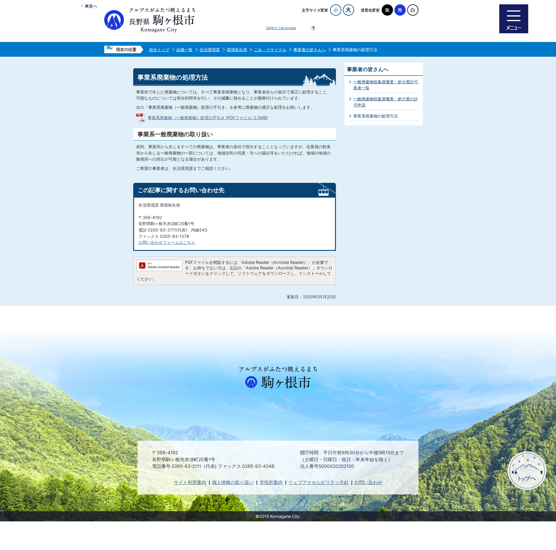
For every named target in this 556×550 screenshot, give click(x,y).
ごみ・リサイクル (270, 49)
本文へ (91, 5)
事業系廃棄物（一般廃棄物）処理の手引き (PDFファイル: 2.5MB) (208, 117)
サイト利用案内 (190, 482)
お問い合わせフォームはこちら (166, 242)
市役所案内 (271, 482)
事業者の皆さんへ (309, 49)
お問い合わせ (368, 482)
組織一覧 (184, 49)
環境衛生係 (237, 49)
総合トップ (159, 49)
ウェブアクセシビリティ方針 (318, 482)
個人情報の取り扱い (233, 482)
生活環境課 (210, 49)
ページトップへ (527, 470)
